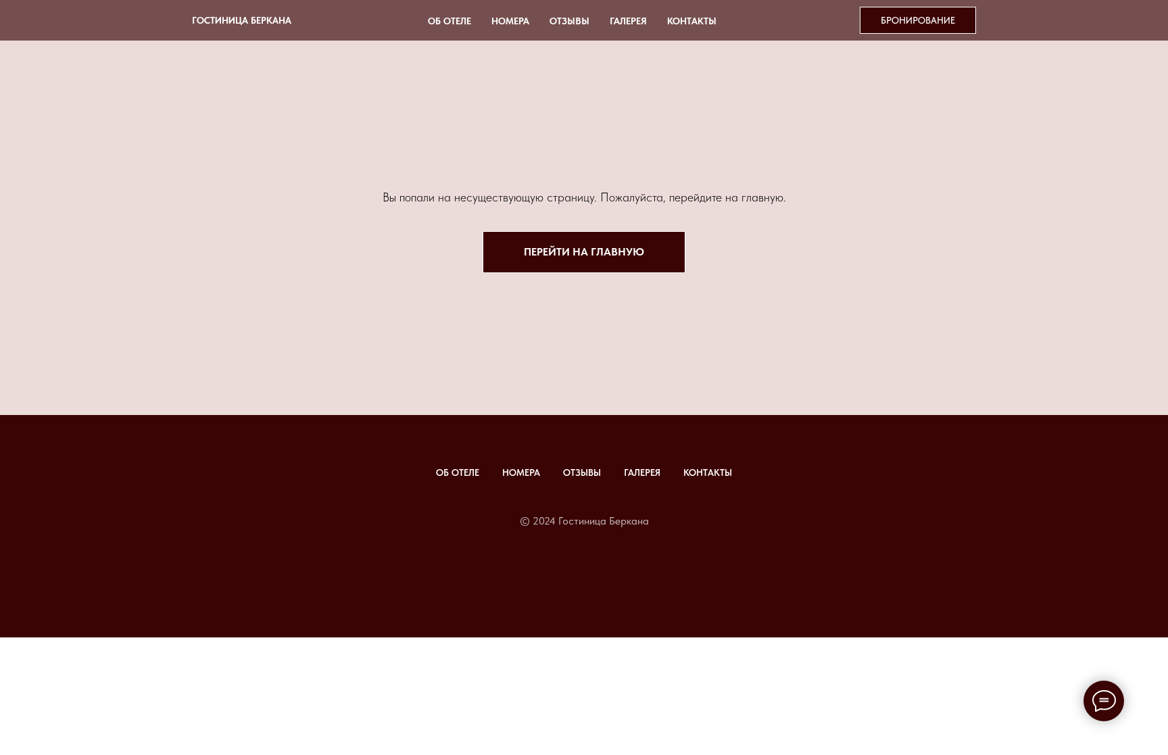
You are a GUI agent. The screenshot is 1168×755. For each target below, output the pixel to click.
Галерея (628, 21)
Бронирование (918, 20)
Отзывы (569, 21)
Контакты (691, 21)
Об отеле (449, 21)
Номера (510, 21)
